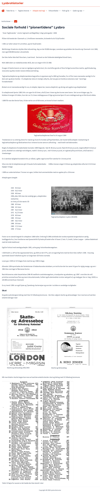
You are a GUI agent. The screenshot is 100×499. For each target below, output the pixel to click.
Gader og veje (77, 11)
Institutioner (6, 21)
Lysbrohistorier (12, 3)
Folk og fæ (65, 11)
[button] (15, 11)
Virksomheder (53, 11)
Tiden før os (10, 11)
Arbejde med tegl (39, 11)
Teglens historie (23, 11)
